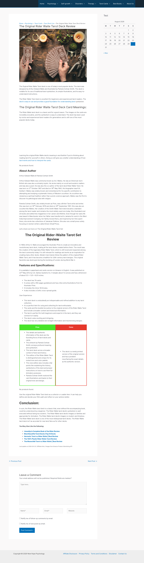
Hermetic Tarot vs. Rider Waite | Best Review (41, 436)
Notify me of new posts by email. (33, 524)
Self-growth (65, 4)
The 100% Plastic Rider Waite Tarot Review (40, 439)
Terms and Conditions (99, 554)
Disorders (79, 4)
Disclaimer (113, 554)
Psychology (51, 4)
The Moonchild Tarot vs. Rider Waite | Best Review (43, 441)
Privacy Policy (84, 554)
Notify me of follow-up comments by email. (37, 518)
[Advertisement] (53, 138)
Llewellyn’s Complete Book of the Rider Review (42, 431)
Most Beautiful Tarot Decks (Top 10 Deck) (40, 434)
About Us (130, 4)
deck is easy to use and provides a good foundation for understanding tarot (47, 102)
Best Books (117, 4)
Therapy (91, 4)
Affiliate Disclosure (70, 554)
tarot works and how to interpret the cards (35, 160)
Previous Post (15, 461)
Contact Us (122, 554)
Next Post (92, 461)
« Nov (106, 53)
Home (42, 4)
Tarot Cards (103, 4)
